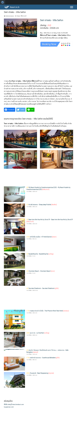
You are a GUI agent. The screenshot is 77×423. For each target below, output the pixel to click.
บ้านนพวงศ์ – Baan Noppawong (40, 373)
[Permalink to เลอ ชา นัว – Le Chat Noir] (14, 339)
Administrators (10, 16)
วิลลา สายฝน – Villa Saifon (15, 12)
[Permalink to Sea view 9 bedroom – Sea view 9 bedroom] (14, 297)
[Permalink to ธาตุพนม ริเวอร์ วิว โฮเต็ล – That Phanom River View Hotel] (14, 320)
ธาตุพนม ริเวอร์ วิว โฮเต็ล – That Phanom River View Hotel (47, 310)
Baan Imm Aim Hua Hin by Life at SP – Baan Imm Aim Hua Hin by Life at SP (49, 220)
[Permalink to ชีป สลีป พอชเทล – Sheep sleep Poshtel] (14, 210)
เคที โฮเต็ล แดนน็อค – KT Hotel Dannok (41, 236)
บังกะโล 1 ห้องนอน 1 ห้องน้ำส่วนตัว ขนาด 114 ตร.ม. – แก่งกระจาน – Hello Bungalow (47, 351)
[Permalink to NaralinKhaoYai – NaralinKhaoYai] (14, 260)
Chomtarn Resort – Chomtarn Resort (40, 271)
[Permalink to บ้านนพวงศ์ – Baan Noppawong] (14, 380)
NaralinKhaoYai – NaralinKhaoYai (39, 253)
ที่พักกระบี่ (23, 16)
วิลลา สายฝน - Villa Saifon (51, 20)
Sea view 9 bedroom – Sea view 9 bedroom (42, 288)
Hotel (18, 16)
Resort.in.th (14, 7)
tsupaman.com (9, 407)
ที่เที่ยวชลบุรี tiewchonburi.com (14, 404)
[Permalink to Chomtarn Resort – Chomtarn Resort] (14, 278)
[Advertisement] (38, 65)
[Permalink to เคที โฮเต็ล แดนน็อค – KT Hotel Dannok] (14, 243)
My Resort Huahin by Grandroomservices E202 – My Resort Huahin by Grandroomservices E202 (48, 188)
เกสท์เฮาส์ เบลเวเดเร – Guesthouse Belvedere (42, 357)
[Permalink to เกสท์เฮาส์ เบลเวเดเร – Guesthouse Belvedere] (14, 363)
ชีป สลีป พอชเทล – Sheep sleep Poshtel (41, 204)
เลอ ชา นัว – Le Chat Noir (37, 332)
